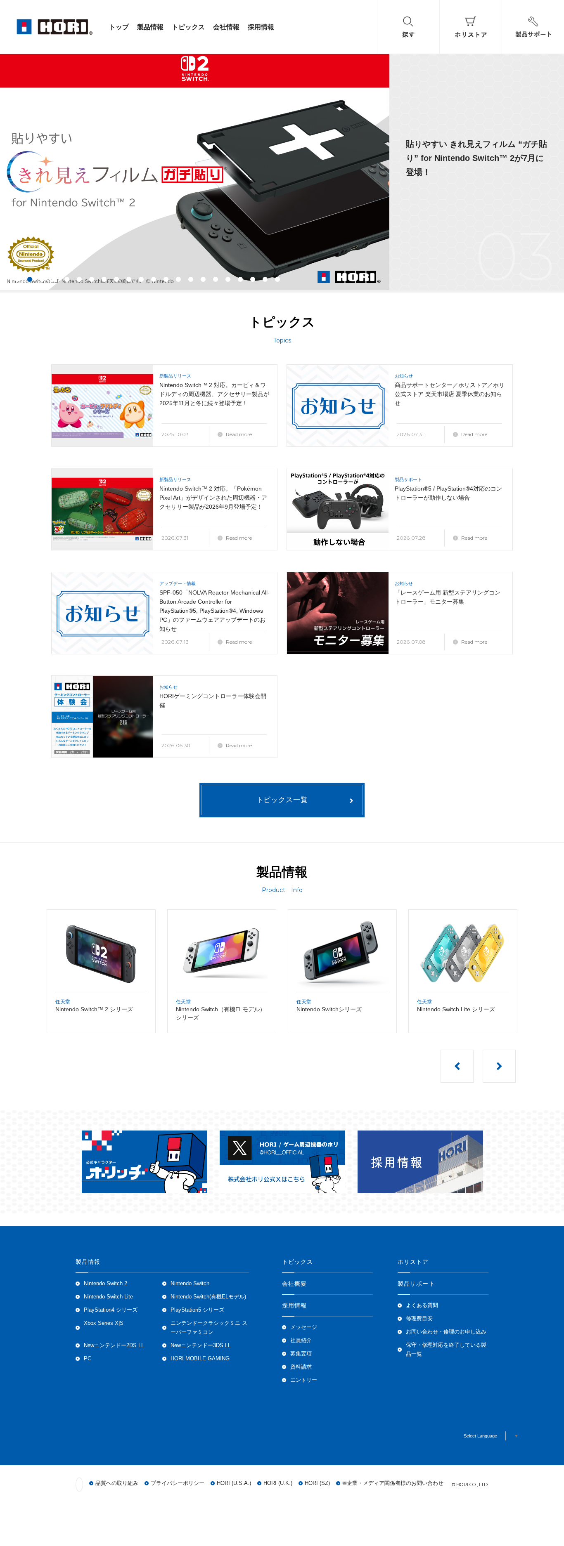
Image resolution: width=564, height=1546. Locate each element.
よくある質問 (422, 1305)
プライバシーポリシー (177, 1483)
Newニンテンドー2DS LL (114, 1345)
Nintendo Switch (190, 1283)
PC (87, 1359)
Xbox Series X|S (103, 1323)
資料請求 (301, 1367)
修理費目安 (419, 1319)
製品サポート (416, 1283)
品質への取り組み (116, 1483)
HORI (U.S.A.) (234, 1483)
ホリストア (413, 1261)
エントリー (303, 1380)
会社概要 (294, 1283)
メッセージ (303, 1327)
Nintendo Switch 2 (105, 1283)
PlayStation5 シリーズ (197, 1310)
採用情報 (261, 27)
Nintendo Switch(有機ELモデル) (208, 1297)
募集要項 (301, 1354)
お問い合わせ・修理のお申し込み (446, 1332)
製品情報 (150, 27)
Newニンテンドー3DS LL (201, 1345)
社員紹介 (301, 1340)
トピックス (188, 27)
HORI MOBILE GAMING (200, 1359)
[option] (282, 170)
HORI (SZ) (317, 1483)
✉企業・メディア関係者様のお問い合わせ (392, 1483)
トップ (119, 27)
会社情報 (226, 27)
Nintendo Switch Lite (108, 1297)
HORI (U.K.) (277, 1483)
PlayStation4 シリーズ (110, 1310)
